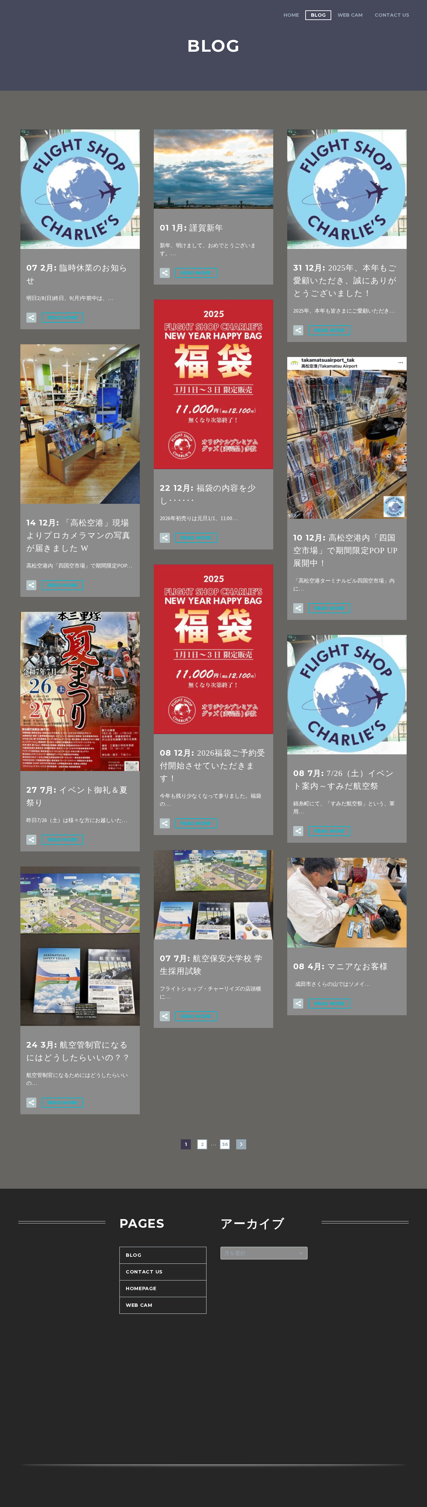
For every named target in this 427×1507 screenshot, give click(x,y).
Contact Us (392, 15)
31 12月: (345, 280)
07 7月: (211, 965)
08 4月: (340, 966)
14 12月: (78, 535)
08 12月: (213, 765)
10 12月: (345, 550)
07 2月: (77, 274)
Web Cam (350, 15)
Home (291, 15)
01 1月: (191, 228)
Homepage (141, 1288)
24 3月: (78, 1051)
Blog (318, 15)
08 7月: (343, 779)
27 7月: (77, 796)
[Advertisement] (61, 1344)
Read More (62, 318)
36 (225, 1144)
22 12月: (208, 494)
